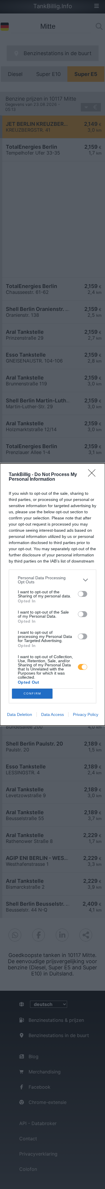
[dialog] (52, 594)
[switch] (82, 594)
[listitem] (52, 580)
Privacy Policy (85, 714)
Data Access (52, 714)
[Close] (93, 474)
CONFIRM (32, 693)
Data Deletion (19, 714)
